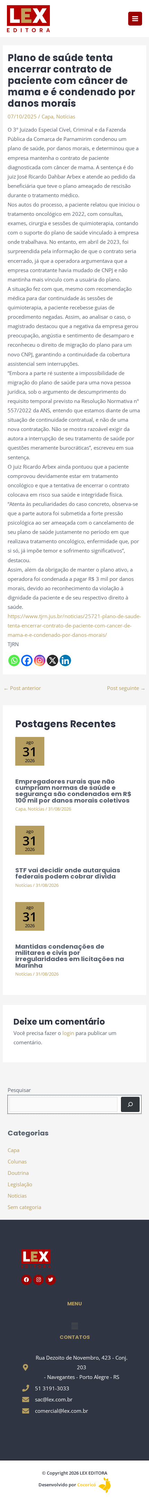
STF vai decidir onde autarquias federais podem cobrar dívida (67, 873)
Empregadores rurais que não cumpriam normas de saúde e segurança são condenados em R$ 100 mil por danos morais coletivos (73, 791)
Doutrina (18, 1172)
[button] (74, 1325)
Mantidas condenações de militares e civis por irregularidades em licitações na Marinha (69, 956)
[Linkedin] (65, 660)
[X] (52, 660)
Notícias (65, 116)
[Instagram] (39, 660)
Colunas (17, 1161)
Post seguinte (126, 687)
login (68, 1032)
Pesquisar (19, 1089)
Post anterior (22, 687)
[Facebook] (27, 660)
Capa (47, 116)
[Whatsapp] (14, 660)
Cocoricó (87, 1485)
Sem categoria (24, 1207)
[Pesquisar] (130, 1104)
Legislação (20, 1184)
